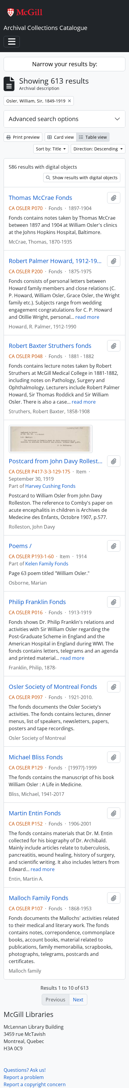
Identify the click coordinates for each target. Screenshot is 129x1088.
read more (87, 317)
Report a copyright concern (35, 1084)
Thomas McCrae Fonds (40, 197)
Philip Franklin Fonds (37, 602)
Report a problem (24, 1077)
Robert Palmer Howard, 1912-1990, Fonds (57, 261)
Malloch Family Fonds (38, 898)
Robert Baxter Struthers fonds (50, 345)
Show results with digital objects (84, 177)
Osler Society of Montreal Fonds (53, 686)
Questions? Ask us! (25, 1070)
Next (78, 999)
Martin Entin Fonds (35, 813)
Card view (63, 137)
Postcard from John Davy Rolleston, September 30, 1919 (57, 461)
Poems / (20, 546)
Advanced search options (44, 119)
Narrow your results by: (64, 64)
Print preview (26, 137)
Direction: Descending (96, 149)
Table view (95, 137)
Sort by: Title (49, 149)
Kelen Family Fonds (46, 563)
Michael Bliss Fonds (36, 757)
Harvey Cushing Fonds (50, 486)
